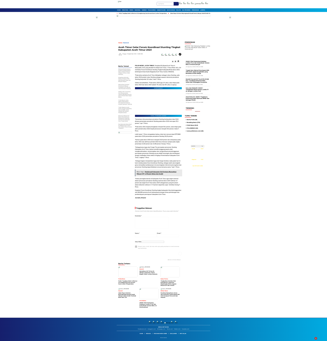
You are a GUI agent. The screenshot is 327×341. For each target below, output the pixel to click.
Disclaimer (173, 333)
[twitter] (185, 3)
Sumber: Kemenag (197, 167)
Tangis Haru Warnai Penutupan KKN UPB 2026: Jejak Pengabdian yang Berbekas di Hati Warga (197, 71)
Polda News (152, 10)
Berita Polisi (192, 119)
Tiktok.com (170, 329)
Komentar (138, 216)
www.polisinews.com (195, 131)
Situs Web (138, 241)
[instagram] (188, 3)
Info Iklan (183, 333)
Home (119, 10)
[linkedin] (207, 3)
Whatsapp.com (161, 329)
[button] (173, 61)
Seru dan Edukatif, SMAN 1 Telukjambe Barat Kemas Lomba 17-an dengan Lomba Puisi (197, 89)
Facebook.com (142, 329)
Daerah (144, 10)
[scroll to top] (315, 338)
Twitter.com (177, 329)
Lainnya (202, 10)
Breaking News (193, 122)
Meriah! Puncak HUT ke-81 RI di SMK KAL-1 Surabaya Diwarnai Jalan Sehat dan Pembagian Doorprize (197, 80)
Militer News (186, 10)
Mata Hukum (171, 10)
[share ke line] (177, 55)
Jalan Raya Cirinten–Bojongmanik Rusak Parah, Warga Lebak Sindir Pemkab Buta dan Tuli (195, 13)
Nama (137, 233)
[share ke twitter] (166, 55)
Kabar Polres (161, 10)
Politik (178, 10)
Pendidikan (195, 10)
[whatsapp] (198, 3)
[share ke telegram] (173, 55)
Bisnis (131, 10)
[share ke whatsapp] (170, 55)
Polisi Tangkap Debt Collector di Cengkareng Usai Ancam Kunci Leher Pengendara (143, 13)
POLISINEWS (192, 128)
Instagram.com (152, 329)
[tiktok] (203, 3)
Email (159, 233)
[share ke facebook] (163, 55)
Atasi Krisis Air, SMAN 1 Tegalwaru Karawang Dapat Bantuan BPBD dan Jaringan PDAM (197, 98)
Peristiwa (125, 10)
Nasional (138, 10)
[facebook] (181, 3)
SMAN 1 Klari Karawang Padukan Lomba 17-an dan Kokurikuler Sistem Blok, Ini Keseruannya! (197, 63)
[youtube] (192, 3)
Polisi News (192, 125)
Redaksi (148, 333)
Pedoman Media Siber (160, 333)
